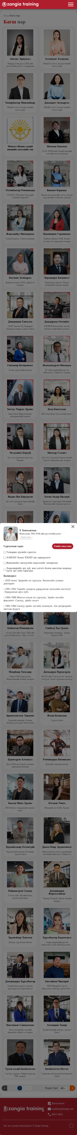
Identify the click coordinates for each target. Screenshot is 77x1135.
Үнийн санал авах (62, 546)
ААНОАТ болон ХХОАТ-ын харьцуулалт (28, 557)
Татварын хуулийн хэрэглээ (21, 552)
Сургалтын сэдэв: (14, 546)
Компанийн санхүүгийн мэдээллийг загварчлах (32, 563)
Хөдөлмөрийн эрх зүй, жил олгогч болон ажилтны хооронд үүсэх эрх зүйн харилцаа (38, 569)
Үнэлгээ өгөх (26, 537)
